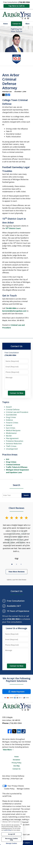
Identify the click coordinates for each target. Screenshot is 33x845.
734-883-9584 (11, 308)
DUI (7, 459)
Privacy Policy (16, 763)
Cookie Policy (9, 789)
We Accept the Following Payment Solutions (16, 680)
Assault (9, 407)
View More (7, 750)
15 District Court (13, 228)
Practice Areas (9, 454)
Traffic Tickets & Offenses (16, 467)
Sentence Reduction (14, 443)
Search (16, 484)
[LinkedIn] (19, 731)
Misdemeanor (11, 433)
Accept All (11, 834)
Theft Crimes (11, 446)
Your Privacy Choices (16, 786)
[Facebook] (10, 731)
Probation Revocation (14, 441)
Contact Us (16, 24)
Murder (9, 436)
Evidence (9, 420)
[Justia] (23, 731)
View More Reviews (16, 572)
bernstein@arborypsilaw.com (14, 311)
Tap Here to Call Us (16, 6)
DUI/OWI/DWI (11, 415)
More (27, 24)
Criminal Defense (12, 409)
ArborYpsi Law (24, 834)
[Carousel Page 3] (21, 564)
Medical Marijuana (13, 430)
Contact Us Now (16, 393)
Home (5, 24)
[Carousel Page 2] (16, 564)
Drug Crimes (11, 417)
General (9, 425)
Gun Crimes (10, 428)
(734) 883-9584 (15, 723)
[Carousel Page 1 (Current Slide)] (12, 564)
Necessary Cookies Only (11, 839)
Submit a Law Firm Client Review (16, 580)
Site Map (16, 766)
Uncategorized (12, 449)
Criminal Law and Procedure (17, 412)
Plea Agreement (12, 438)
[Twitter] (14, 731)
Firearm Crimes (12, 422)
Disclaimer (16, 760)
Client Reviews (16, 507)
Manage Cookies (23, 789)
